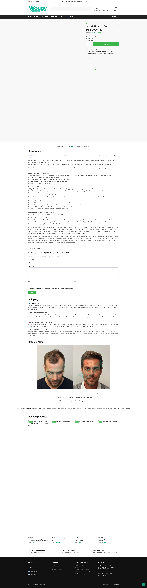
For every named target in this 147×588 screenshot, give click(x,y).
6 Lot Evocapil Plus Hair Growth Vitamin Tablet (83, 539)
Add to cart (106, 44)
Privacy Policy (79, 565)
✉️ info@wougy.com (33, 571)
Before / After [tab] (86, 146)
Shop (53, 565)
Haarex (30, 155)
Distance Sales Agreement (82, 571)
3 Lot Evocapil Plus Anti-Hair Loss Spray (61, 539)
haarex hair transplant (60, 408)
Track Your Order (56, 569)
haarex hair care (50, 408)
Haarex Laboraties (125, 408)
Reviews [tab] (68, 146)
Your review (32, 266)
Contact (54, 574)
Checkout (116, 10)
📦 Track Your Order (33, 1)
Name (30, 281)
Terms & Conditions (80, 567)
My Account (97, 10)
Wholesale (35, 21)
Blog (53, 567)
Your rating (31, 259)
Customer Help (106, 10)
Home (29, 21)
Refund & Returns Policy (82, 569)
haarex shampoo (71, 408)
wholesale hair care (111, 408)
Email (75, 281)
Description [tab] (60, 146)
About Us (54, 571)
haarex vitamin (79, 408)
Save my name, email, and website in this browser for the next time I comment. (51, 288)
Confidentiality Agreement (82, 574)
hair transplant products (90, 408)
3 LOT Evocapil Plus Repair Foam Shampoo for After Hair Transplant (38, 539)
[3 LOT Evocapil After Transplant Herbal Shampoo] (118, 24)
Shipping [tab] (77, 146)
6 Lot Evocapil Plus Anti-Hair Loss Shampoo (107, 539)
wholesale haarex (101, 408)
